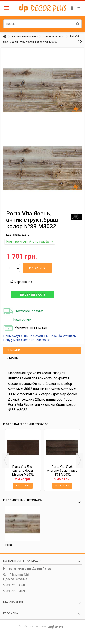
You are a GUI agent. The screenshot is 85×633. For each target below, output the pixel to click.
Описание (14, 350)
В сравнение (23, 282)
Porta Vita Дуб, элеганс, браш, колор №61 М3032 (62, 470)
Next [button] (79, 460)
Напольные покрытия (25, 36)
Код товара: (13, 234)
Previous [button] (5, 460)
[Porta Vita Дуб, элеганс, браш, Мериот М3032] (23, 447)
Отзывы (13, 357)
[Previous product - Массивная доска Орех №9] (78, 41)
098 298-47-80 (16, 585)
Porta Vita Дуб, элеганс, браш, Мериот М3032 (23, 470)
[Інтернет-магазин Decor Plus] (42, 8)
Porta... (9, 544)
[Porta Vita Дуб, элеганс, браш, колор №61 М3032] (62, 447)
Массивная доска (53, 36)
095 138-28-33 (16, 591)
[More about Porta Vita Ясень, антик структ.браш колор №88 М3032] (22, 523)
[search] (78, 24)
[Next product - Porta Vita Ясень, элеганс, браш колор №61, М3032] (81, 41)
